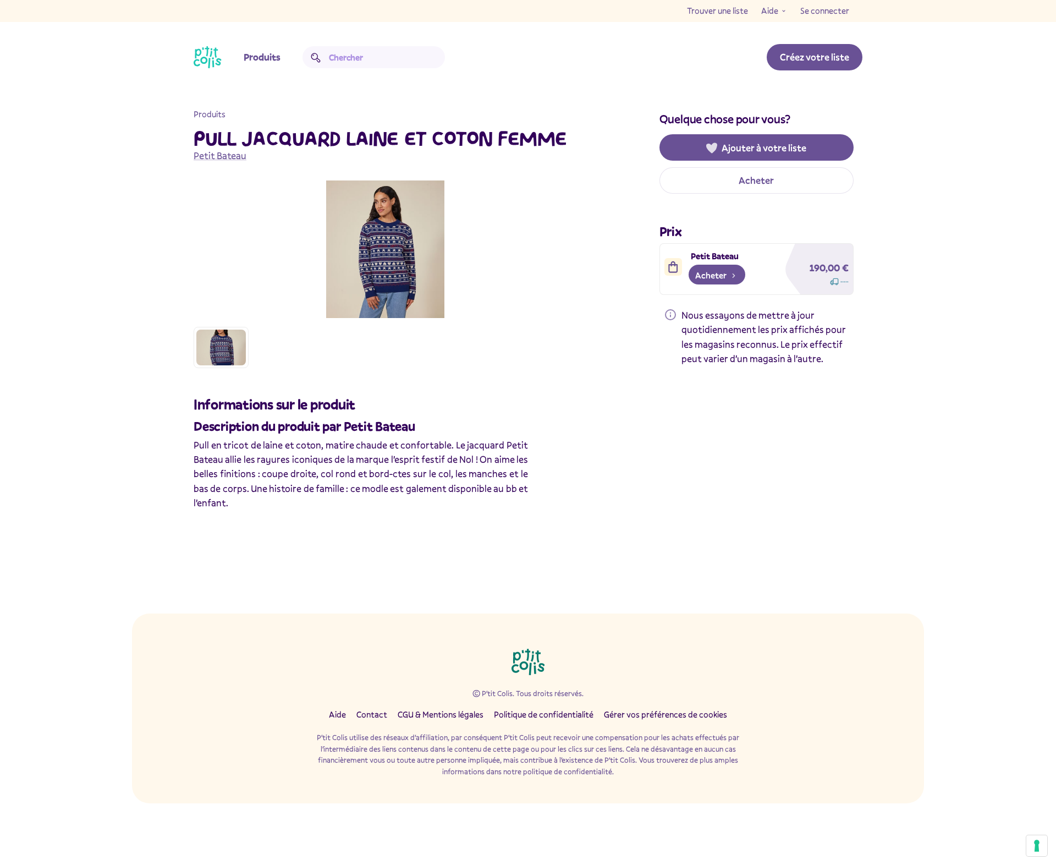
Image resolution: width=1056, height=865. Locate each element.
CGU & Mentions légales (440, 714)
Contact (371, 714)
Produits (262, 57)
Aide (769, 10)
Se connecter (824, 10)
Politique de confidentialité (543, 714)
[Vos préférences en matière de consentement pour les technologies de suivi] (1036, 845)
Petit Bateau (220, 155)
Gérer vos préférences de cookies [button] (665, 714)
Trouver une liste (717, 10)
